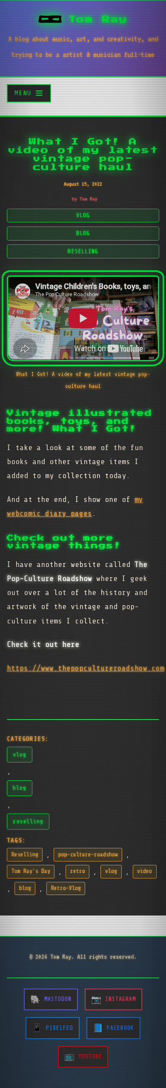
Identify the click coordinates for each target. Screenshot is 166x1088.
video (144, 871)
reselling (28, 821)
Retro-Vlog (66, 888)
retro (77, 871)
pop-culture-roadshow (88, 855)
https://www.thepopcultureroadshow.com (85, 668)
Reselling (24, 855)
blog (19, 787)
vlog (19, 754)
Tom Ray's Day (30, 871)
